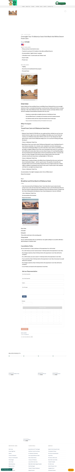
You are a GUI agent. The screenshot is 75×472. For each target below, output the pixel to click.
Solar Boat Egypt (31, 466)
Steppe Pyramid (31, 470)
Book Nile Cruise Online (52, 459)
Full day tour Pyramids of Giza (14, 373)
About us (28, 6)
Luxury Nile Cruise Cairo (33, 461)
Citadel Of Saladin (51, 461)
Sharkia (10, 453)
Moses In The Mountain (13, 457)
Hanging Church (51, 468)
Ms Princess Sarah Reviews (53, 453)
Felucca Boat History (32, 457)
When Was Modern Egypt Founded (35, 463)
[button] (6, 469)
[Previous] (9, 399)
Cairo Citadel (11, 468)
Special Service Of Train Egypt (34, 449)
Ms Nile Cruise (51, 463)
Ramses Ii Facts (11, 466)
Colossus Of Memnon (32, 459)
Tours (32, 6)
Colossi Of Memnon (12, 455)
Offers (37, 6)
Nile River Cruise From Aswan (34, 451)
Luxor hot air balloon (27, 439)
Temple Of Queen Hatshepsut (34, 468)
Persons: (23, 301)
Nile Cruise (11, 449)
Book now (24, 329)
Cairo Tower (11, 461)
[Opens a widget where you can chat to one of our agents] (71, 470)
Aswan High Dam (12, 451)
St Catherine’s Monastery (33, 453)
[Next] (66, 399)
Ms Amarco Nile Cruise (52, 457)
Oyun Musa (50, 455)
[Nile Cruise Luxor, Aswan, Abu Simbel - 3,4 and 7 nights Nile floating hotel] (27, 2)
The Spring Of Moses (52, 451)
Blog (41, 6)
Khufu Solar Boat (12, 463)
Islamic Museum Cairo (52, 466)
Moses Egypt (11, 459)
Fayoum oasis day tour (56, 373)
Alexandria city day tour (42, 373)
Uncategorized (27, 34)
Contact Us (50, 6)
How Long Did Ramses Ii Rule (33, 455)
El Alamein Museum (52, 470)
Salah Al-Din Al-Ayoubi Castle (53, 449)
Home (23, 6)
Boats (45, 6)
